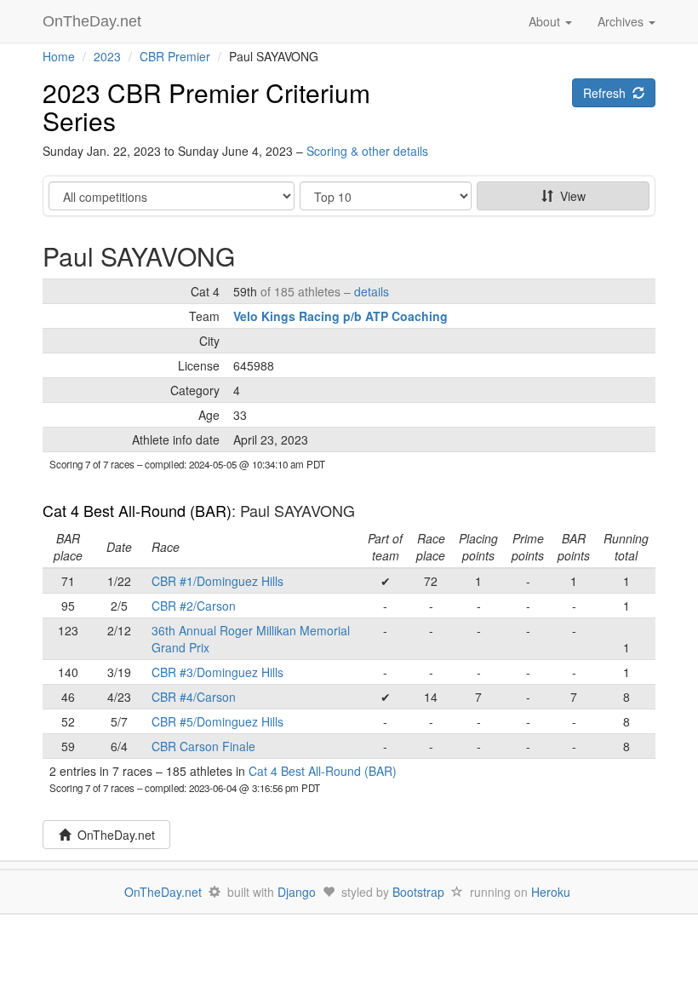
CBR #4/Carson (194, 696)
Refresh (607, 92)
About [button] (546, 21)
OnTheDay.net (94, 21)
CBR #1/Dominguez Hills (217, 580)
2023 (107, 56)
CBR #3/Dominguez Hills (217, 672)
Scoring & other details (367, 150)
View (569, 195)
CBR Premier (175, 56)
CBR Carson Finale (203, 746)
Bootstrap (418, 891)
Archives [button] (622, 21)
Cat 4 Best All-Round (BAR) (137, 510)
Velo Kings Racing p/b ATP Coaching (340, 315)
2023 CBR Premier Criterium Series (206, 106)
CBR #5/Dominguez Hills (217, 721)
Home (59, 56)
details (371, 291)
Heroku (550, 891)
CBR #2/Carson (194, 605)
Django (296, 891)
